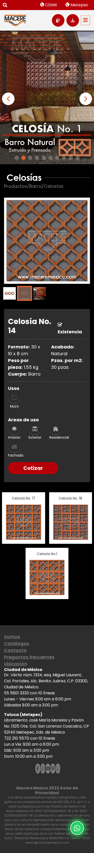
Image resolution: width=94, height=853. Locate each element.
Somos (12, 637)
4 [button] (37, 158)
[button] (8, 99)
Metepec (78, 5)
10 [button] (77, 158)
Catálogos (16, 643)
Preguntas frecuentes (29, 657)
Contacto (15, 650)
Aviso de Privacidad (56, 790)
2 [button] (23, 158)
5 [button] (44, 158)
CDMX (50, 5)
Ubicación (15, 664)
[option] (47, 97)
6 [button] (50, 158)
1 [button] (17, 158)
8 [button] (64, 158)
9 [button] (71, 158)
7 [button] (57, 158)
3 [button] (30, 158)
